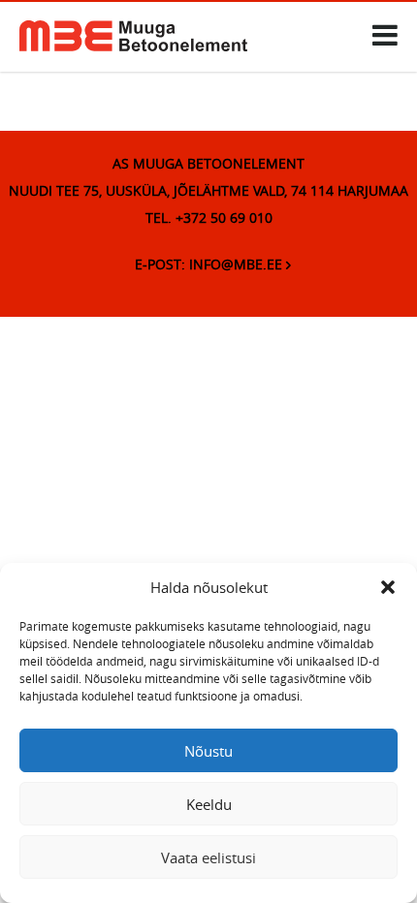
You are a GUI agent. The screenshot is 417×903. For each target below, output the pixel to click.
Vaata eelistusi (208, 857)
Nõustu (208, 751)
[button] (388, 587)
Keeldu (209, 804)
